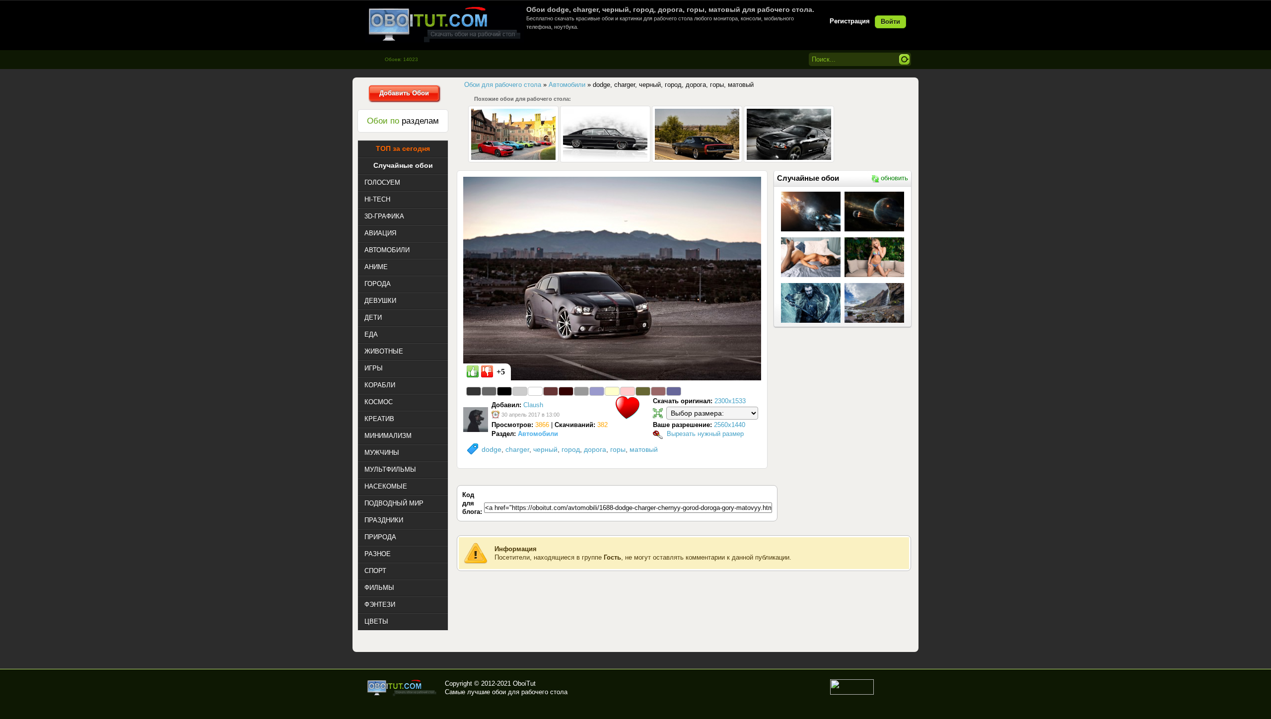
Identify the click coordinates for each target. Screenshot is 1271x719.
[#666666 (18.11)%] (489, 391)
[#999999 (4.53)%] (581, 391)
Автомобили (538, 433)
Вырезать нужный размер (705, 433)
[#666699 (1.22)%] (673, 391)
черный (545, 449)
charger (517, 449)
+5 (500, 371)
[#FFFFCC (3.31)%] (612, 391)
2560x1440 (729, 425)
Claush (533, 405)
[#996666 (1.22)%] (658, 391)
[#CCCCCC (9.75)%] (519, 391)
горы (618, 449)
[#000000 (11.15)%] (504, 391)
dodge (491, 449)
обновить (894, 178)
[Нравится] (473, 371)
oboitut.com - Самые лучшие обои (402, 687)
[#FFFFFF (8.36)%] (535, 391)
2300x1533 (730, 401)
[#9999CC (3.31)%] (596, 391)
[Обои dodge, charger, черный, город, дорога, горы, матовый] (612, 278)
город (571, 449)
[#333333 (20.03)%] (473, 391)
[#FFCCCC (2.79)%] (627, 391)
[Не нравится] (487, 371)
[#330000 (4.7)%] (566, 391)
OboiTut (524, 683)
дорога (595, 449)
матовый (644, 449)
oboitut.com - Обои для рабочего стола (444, 24)
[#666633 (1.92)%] (643, 391)
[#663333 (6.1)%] (550, 391)
